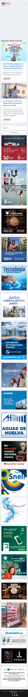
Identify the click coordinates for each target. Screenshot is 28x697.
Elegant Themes (13, 691)
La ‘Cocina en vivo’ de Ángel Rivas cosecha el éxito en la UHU (13, 103)
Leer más (7, 79)
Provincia (17, 70)
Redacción (7, 70)
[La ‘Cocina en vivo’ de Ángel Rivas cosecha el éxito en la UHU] (14, 90)
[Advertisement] (14, 22)
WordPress (14, 693)
